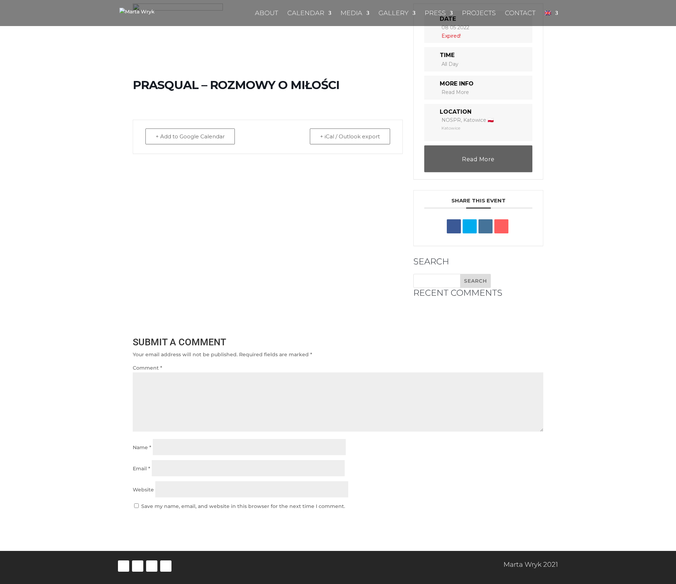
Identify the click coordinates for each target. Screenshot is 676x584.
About (266, 14)
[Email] (501, 226)
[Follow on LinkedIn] (137, 566)
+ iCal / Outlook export (350, 136)
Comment (147, 368)
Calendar (305, 14)
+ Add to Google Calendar (190, 136)
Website (143, 489)
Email (141, 468)
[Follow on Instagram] (151, 566)
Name (142, 447)
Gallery (393, 14)
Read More (455, 92)
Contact (520, 14)
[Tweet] (470, 226)
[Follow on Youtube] (165, 566)
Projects (479, 14)
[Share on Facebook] (454, 226)
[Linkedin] (485, 226)
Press (435, 14)
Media (351, 14)
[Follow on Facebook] (123, 566)
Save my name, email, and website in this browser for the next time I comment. (243, 506)
